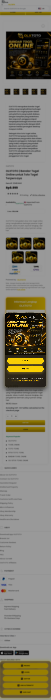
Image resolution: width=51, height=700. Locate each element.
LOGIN (25, 361)
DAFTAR (25, 369)
